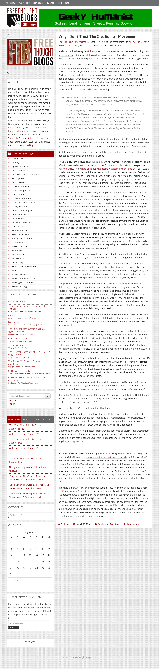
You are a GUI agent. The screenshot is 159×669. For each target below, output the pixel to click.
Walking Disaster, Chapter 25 (24, 447)
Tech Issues (38, 2)
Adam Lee (34, 367)
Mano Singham (19, 230)
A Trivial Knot (19, 158)
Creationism (103, 524)
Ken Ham (100, 41)
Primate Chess (19, 254)
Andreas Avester (20, 170)
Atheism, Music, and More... (26, 174)
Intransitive (18, 218)
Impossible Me (19, 214)
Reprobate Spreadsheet (24, 266)
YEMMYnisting (19, 286)
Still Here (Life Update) (19, 370)
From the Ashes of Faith (24, 202)
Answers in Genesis (139, 41)
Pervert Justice (19, 246)
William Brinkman (43, 373)
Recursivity (17, 262)
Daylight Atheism (21, 186)
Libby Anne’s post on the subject (104, 51)
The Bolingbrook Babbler (25, 278)
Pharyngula (18, 250)
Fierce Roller (18, 194)
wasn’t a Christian (68, 168)
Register (13, 400)
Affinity (15, 162)
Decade (13, 453)
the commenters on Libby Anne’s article (106, 456)
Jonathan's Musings (22, 222)
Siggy (30, 341)
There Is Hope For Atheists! (72, 41)
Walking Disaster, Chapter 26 (24, 433)
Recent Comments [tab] (31, 419)
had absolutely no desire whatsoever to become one (109, 168)
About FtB (10, 2)
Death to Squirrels (21, 190)
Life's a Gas (17, 226)
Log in (12, 403)
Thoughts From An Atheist (21, 138)
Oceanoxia (17, 242)
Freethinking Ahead (22, 198)
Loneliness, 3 (14, 322)
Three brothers (16, 345)
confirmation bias (68, 491)
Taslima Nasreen (20, 274)
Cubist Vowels (19, 182)
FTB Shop (50, 2)
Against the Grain (21, 166)
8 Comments (133, 524)
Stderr (15, 270)
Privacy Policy (24, 2)
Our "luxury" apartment (20, 338)
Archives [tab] (47, 419)
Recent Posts (63, 2)
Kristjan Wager (32, 383)
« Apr (17, 580)
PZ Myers (30, 348)
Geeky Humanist (20, 206)
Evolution (114, 524)
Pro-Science (18, 258)
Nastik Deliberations (22, 238)
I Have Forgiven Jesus (23, 210)
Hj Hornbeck (40, 325)
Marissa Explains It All (23, 234)
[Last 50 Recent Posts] (16, 301)
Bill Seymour (18, 178)
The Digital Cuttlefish (23, 282)
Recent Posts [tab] (14, 419)
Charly (26, 357)
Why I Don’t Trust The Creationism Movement (98, 36)
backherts (13, 315)
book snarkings (27, 145)
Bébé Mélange (32, 318)
